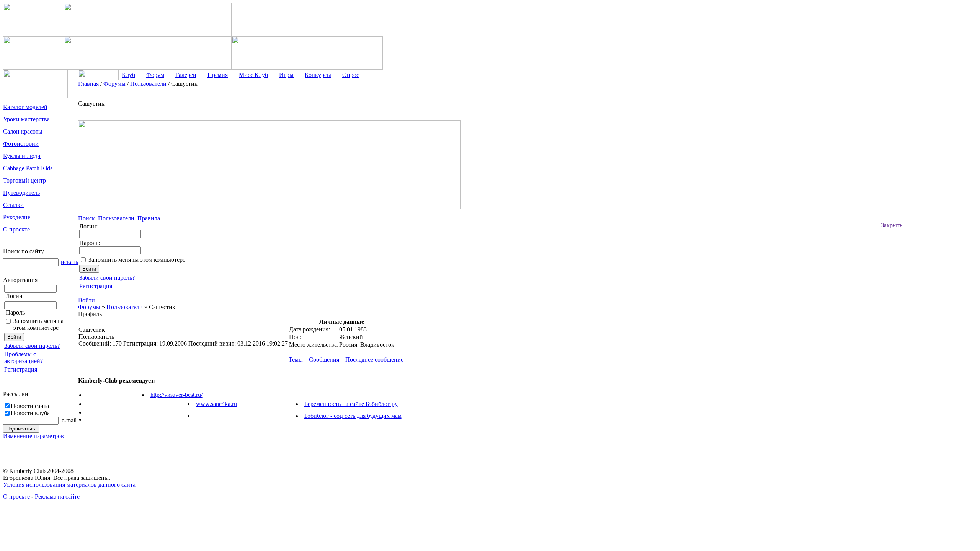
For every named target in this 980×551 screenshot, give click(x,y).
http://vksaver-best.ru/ (176, 394)
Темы (296, 359)
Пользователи (124, 307)
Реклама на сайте (57, 496)
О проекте (16, 496)
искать (69, 262)
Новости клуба (30, 413)
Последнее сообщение (374, 359)
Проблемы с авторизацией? (23, 357)
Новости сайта (30, 406)
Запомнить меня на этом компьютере (38, 324)
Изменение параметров (33, 436)
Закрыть (891, 225)
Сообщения (324, 359)
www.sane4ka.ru (216, 404)
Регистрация (20, 369)
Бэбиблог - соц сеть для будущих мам (353, 415)
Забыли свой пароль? (32, 345)
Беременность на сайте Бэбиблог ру (351, 404)
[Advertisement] (933, 195)
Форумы (89, 307)
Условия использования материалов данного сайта (69, 484)
